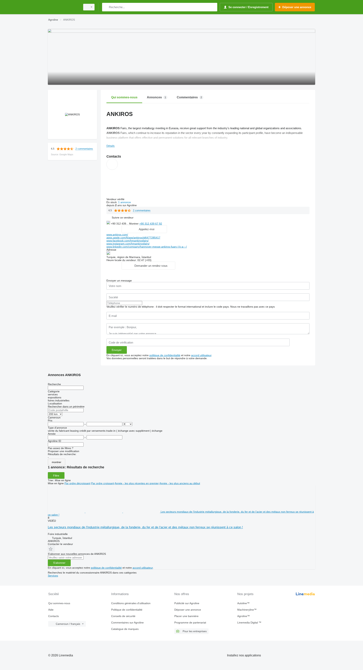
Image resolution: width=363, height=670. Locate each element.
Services (53, 575)
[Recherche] (105, 7)
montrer (56, 462)
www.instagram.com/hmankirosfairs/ (128, 243)
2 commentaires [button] (84, 148)
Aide (51, 609)
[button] (122, 217)
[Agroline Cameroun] (63, 7)
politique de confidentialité (164, 355)
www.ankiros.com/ (117, 234)
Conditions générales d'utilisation (130, 603)
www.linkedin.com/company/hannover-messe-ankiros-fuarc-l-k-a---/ (146, 246)
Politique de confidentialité (126, 609)
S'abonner (59, 562)
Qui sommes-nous (59, 603)
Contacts (53, 616)
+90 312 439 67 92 (150, 223)
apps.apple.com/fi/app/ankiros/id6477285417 (133, 237)
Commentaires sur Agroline (127, 622)
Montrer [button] (134, 223)
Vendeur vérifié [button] (115, 199)
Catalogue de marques (125, 628)
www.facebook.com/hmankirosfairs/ (127, 240)
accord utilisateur (201, 355)
